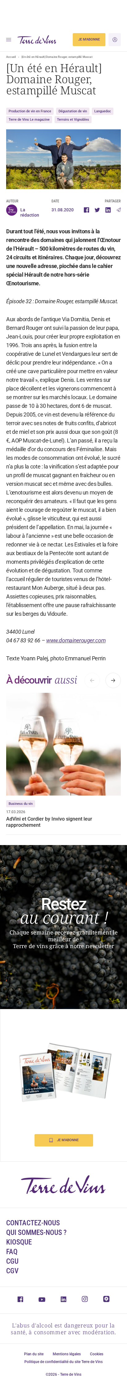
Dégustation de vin (73, 111)
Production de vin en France (30, 111)
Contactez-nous (33, 1223)
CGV (12, 1271)
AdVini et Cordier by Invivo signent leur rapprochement (49, 822)
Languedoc (102, 111)
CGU (12, 1261)
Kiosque (19, 1242)
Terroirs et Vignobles (73, 120)
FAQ (12, 1252)
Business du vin (21, 804)
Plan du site (33, 1354)
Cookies (96, 1354)
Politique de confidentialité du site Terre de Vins (63, 1362)
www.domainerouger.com (75, 640)
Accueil (11, 56)
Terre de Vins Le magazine (29, 120)
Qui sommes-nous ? (36, 1232)
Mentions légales (67, 1354)
